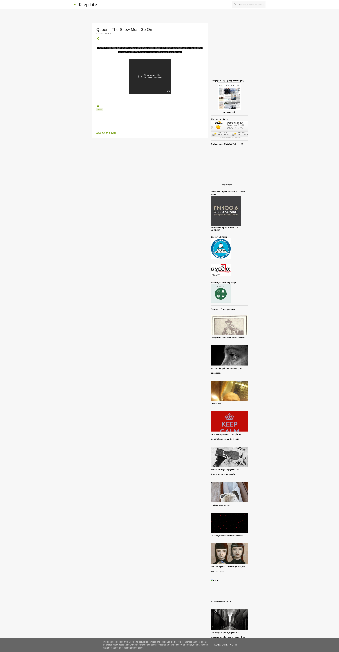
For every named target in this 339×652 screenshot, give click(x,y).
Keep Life (88, 4)
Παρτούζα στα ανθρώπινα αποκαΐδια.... (228, 536)
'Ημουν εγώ (216, 404)
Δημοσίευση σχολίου (106, 133)
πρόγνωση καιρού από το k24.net (230, 137)
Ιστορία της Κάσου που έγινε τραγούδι (228, 338)
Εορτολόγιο (227, 184)
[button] (98, 38)
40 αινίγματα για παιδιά (221, 602)
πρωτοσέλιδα (229, 111)
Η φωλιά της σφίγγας (220, 505)
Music (99, 109)
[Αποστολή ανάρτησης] (98, 107)
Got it (233, 645)
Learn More (221, 645)
